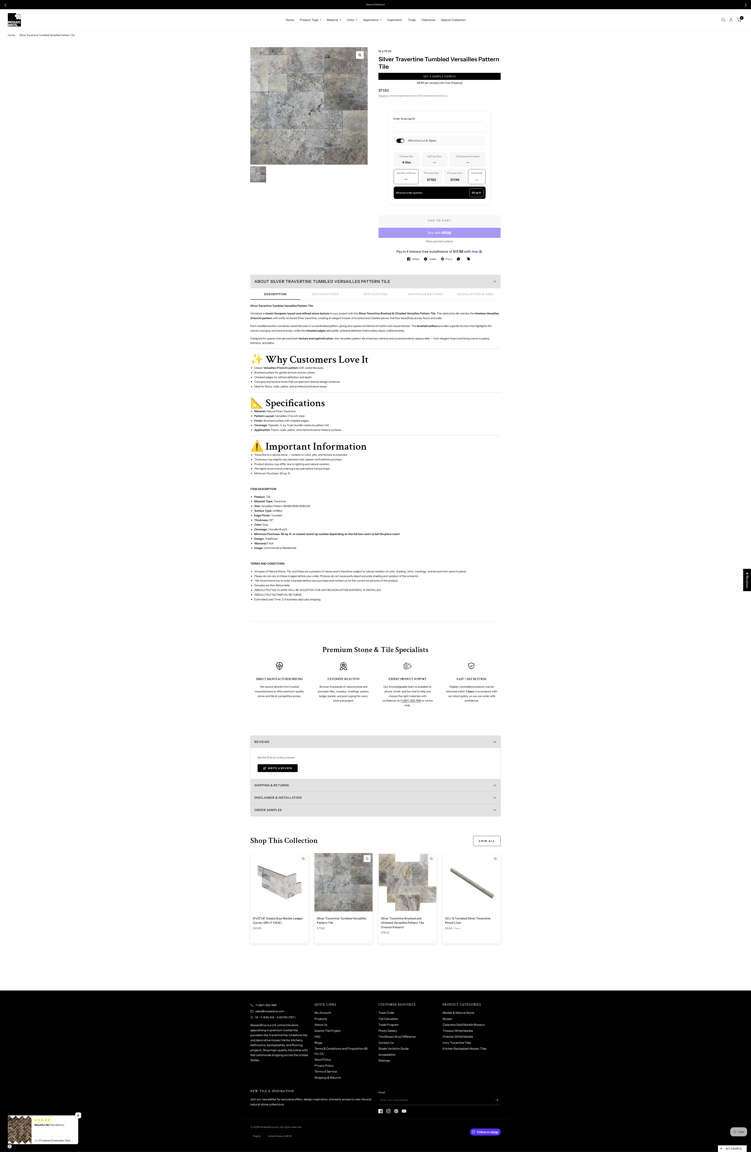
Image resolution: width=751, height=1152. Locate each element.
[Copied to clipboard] (469, 259)
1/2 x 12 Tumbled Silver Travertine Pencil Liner (467, 921)
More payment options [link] (439, 241)
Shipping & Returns (327, 1077)
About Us (320, 1025)
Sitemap (384, 1060)
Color (350, 20)
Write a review (280, 768)
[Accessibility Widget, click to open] (10, 1146)
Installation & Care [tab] (475, 294)
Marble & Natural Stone (458, 1013)
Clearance (428, 20)
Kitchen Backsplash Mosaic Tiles (464, 1048)
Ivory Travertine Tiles (457, 1043)
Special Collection (453, 20)
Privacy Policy (324, 1065)
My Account (322, 1013)
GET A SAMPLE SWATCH (439, 76)
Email (381, 1092)
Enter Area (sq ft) (404, 118)
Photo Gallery (387, 1031)
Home (290, 20)
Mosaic (447, 1019)
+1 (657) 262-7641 (410, 700)
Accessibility (387, 1054)
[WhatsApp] (459, 259)
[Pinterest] (396, 1111)
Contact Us (386, 1043)
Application (371, 20)
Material (332, 20)
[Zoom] (360, 55)
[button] (5, 5)
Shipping (383, 95)
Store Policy (322, 1059)
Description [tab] (275, 294)
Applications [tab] (375, 294)
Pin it (449, 259)
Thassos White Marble (458, 1031)
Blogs (318, 1043)
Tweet (432, 259)
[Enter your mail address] (497, 1100)
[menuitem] (290, 19)
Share (415, 259)
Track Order (386, 1013)
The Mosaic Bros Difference (397, 1036)
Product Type (309, 20)
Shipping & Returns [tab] (425, 294)
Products (320, 1019)
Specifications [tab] (325, 294)
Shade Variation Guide (393, 1048)
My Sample (734, 1148)
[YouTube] (404, 1111)
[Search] (723, 20)
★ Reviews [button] (747, 580)
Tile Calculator (388, 1019)
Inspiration (394, 20)
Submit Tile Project (327, 1031)
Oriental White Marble (458, 1036)
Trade (412, 20)
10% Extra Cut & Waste (421, 140)
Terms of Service (325, 1071)
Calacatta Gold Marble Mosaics (464, 1025)
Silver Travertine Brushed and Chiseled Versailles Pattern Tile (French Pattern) (402, 923)
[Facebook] (380, 1111)
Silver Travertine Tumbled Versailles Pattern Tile (341, 921)
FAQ (317, 1036)
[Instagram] (388, 1111)
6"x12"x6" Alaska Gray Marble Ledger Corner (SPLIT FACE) (278, 921)
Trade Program (388, 1025)
